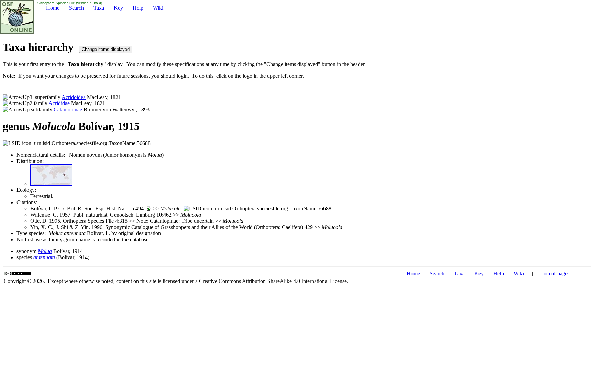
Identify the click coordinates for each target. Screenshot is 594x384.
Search (76, 8)
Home (52, 8)
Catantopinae (68, 109)
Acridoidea (74, 97)
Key (118, 8)
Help (138, 8)
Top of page (554, 273)
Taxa (99, 8)
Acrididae (59, 103)
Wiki (158, 8)
